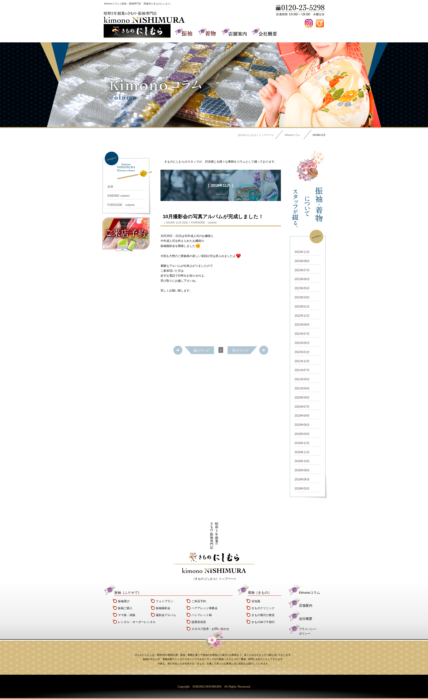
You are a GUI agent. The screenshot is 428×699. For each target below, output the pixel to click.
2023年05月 (302, 288)
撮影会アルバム (166, 615)
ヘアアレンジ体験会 (204, 608)
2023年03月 (302, 297)
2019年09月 (302, 415)
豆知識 (255, 601)
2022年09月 (302, 324)
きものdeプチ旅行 (263, 622)
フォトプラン (164, 601)
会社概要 (305, 618)
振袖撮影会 (163, 608)
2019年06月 (302, 424)
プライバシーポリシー (307, 631)
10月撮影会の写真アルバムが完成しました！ (213, 216)
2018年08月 (302, 470)
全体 (110, 186)
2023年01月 (302, 306)
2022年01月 (302, 352)
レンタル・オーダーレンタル (137, 622)
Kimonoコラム (292, 135)
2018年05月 (302, 488)
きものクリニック (263, 608)
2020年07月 (302, 406)
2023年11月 (302, 252)
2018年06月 (302, 479)
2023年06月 (302, 279)
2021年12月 (302, 361)
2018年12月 (302, 443)
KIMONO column (118, 195)
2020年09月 (302, 397)
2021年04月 (302, 388)
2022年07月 (302, 333)
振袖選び (124, 601)
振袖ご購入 (125, 608)
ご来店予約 (198, 601)
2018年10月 (302, 461)
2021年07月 (302, 370)
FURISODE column (121, 205)
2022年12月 (302, 315)
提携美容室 (198, 622)
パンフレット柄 (201, 615)
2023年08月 (302, 261)
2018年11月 (302, 452)
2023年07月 (302, 270)
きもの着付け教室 (263, 615)
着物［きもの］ (259, 592)
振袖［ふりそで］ (127, 592)
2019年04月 (302, 434)
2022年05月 (302, 343)
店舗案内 (305, 605)
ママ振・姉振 (126, 615)
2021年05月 (302, 379)
